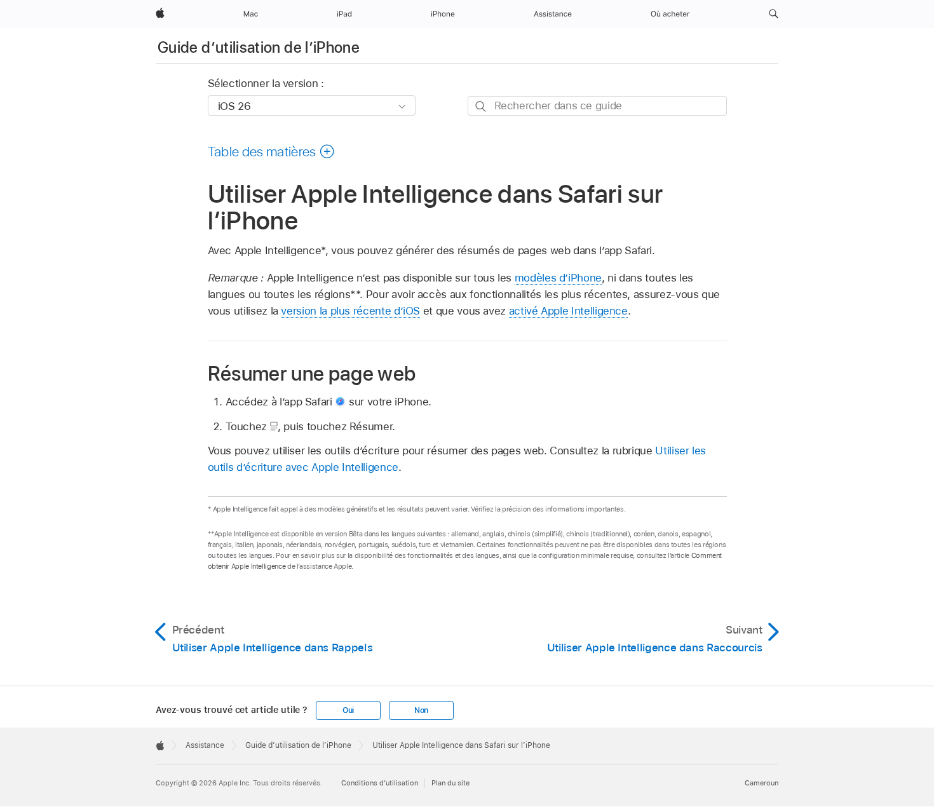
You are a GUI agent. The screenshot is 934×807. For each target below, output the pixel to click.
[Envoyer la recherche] (481, 106)
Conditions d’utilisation (379, 782)
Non (421, 710)
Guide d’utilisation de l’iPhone (259, 47)
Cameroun (761, 782)
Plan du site (450, 782)
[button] (773, 14)
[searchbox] (597, 106)
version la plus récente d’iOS (350, 310)
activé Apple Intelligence (568, 310)
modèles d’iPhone (558, 277)
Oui (348, 710)
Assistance (205, 745)
